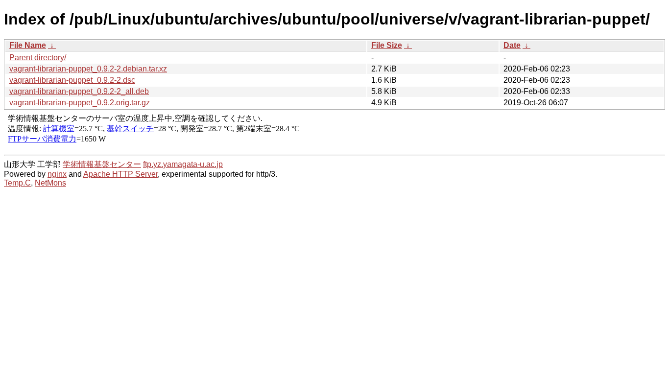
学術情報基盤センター (102, 164)
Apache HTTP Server (120, 174)
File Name (27, 45)
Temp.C (17, 183)
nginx (57, 174)
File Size (386, 45)
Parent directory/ (37, 57)
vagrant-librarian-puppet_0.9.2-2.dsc (72, 80)
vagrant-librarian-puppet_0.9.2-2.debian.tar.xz (88, 69)
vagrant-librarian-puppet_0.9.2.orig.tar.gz (79, 102)
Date (512, 45)
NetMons (50, 183)
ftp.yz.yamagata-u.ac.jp (183, 164)
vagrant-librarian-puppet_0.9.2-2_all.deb (79, 91)
